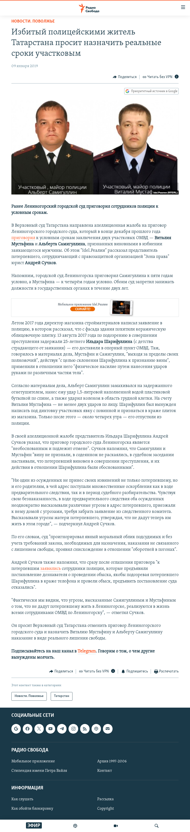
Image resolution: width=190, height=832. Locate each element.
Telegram (87, 651)
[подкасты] (75, 826)
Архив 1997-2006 (112, 761)
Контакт (104, 771)
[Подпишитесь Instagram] (73, 728)
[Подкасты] (96, 728)
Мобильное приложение (33, 761)
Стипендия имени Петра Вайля (39, 771)
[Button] (125, 77)
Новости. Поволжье (33, 21)
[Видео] (115, 826)
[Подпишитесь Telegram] (62, 728)
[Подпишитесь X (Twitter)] (39, 728)
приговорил (23, 238)
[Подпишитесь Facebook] (27, 728)
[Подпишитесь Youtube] (50, 728)
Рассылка (105, 799)
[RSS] (85, 728)
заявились (50, 569)
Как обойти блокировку (32, 809)
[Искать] (156, 826)
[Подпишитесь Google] (16, 728)
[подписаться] (107, 728)
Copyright (105, 809)
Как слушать (22, 799)
